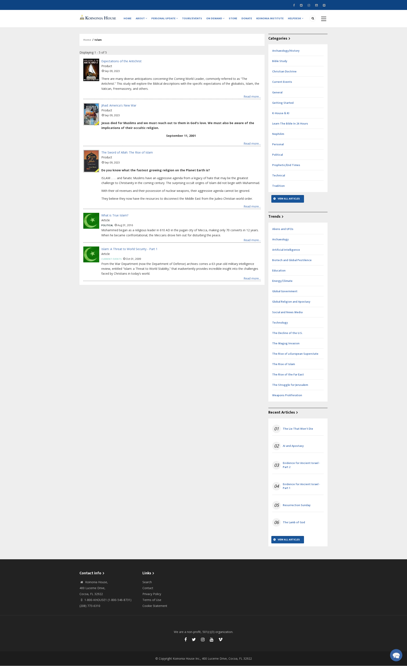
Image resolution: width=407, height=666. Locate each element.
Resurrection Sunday (297, 505)
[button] (396, 655)
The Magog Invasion (286, 343)
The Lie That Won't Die (298, 429)
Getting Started (283, 102)
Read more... (252, 96)
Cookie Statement (154, 606)
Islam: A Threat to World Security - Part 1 (129, 249)
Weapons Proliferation (287, 395)
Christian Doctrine (284, 71)
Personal (278, 144)
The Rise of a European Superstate (295, 353)
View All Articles (289, 199)
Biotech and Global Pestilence (292, 260)
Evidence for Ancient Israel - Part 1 (301, 486)
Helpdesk (295, 18)
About (140, 18)
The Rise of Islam (283, 364)
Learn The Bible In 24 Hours (290, 123)
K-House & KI (280, 113)
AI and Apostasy (293, 446)
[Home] (98, 17)
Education (279, 270)
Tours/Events (192, 18)
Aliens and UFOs (282, 229)
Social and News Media (287, 312)
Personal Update (163, 18)
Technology (280, 322)
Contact (147, 588)
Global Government (284, 291)
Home (127, 18)
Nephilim (278, 134)
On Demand (214, 18)
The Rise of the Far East (288, 374)
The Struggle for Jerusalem (290, 384)
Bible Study (279, 61)
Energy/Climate (282, 280)
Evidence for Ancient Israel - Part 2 (301, 465)
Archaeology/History (286, 50)
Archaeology (280, 239)
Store (233, 18)
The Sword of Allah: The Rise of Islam (127, 152)
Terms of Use (151, 600)
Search (147, 582)
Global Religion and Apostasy (291, 301)
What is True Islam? (114, 215)
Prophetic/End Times (286, 165)
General (277, 92)
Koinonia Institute (270, 18)
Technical (278, 175)
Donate (246, 18)
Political (107, 225)
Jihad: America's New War (118, 105)
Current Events (111, 258)
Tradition (278, 185)
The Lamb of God (294, 522)
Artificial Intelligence (286, 249)
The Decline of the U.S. (287, 333)
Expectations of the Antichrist (121, 61)
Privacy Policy (151, 594)
